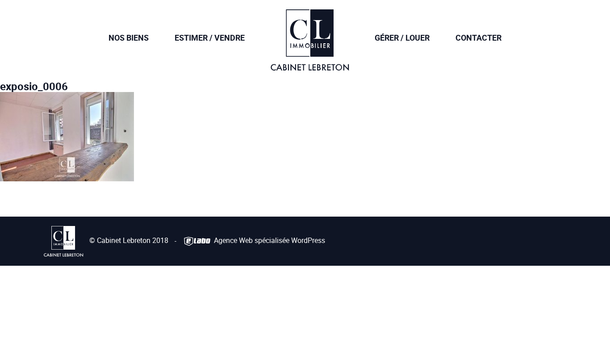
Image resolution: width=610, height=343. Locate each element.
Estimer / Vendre (210, 37)
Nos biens (129, 37)
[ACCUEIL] (310, 64)
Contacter (478, 37)
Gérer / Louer (402, 37)
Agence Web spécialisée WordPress (268, 240)
